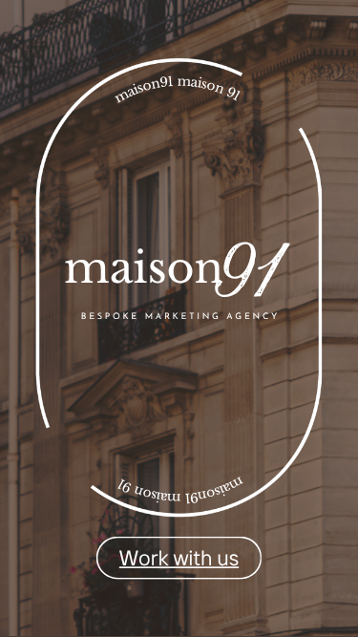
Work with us (179, 557)
